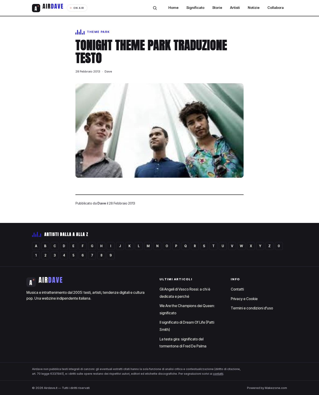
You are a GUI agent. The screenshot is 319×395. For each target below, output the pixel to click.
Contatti (237, 289)
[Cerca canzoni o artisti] (155, 8)
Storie (217, 8)
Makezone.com (276, 388)
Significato (195, 8)
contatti (218, 373)
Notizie (253, 8)
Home (173, 8)
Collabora (275, 8)
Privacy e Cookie (244, 299)
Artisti (235, 8)
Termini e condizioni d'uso (252, 308)
